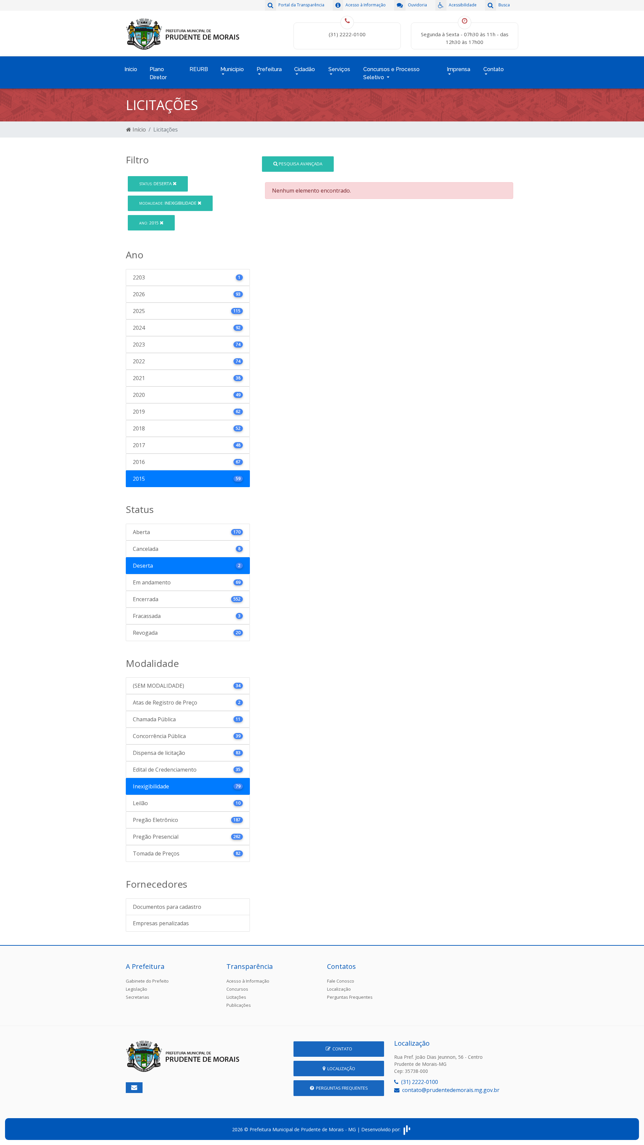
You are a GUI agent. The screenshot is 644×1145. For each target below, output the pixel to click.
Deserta (156, 183)
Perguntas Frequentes (350, 997)
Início (130, 69)
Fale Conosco (340, 981)
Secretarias (137, 997)
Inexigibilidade (168, 203)
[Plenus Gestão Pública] (407, 1129)
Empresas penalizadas (161, 923)
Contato (341, 1049)
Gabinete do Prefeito (147, 981)
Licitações (236, 997)
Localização (339, 989)
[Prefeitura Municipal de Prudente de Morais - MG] (183, 33)
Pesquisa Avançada (300, 164)
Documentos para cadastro (167, 906)
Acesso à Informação (247, 981)
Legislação (136, 989)
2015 (149, 223)
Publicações (238, 1005)
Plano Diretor (158, 73)
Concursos (237, 989)
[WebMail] (134, 1087)
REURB (199, 69)
